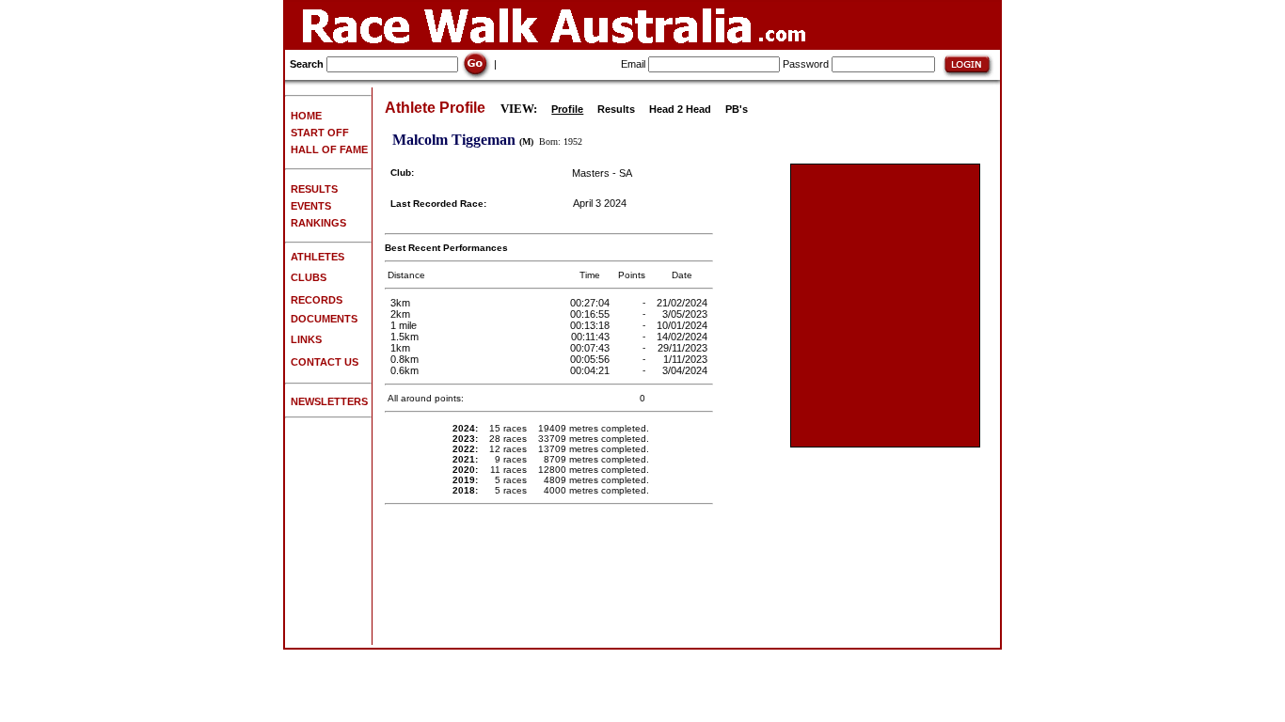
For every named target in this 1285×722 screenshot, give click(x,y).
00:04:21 (591, 370)
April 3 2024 (600, 203)
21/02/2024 (683, 302)
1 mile (403, 325)
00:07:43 (591, 347)
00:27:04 (591, 302)
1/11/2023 (686, 359)
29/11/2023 (684, 347)
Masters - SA (602, 173)
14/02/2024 (683, 336)
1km (400, 347)
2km (400, 314)
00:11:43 (591, 336)
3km (400, 302)
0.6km (404, 370)
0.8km (404, 359)
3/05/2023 (686, 314)
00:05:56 (591, 359)
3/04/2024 (686, 370)
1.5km (404, 336)
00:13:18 (591, 325)
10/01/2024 (683, 325)
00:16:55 (591, 314)
